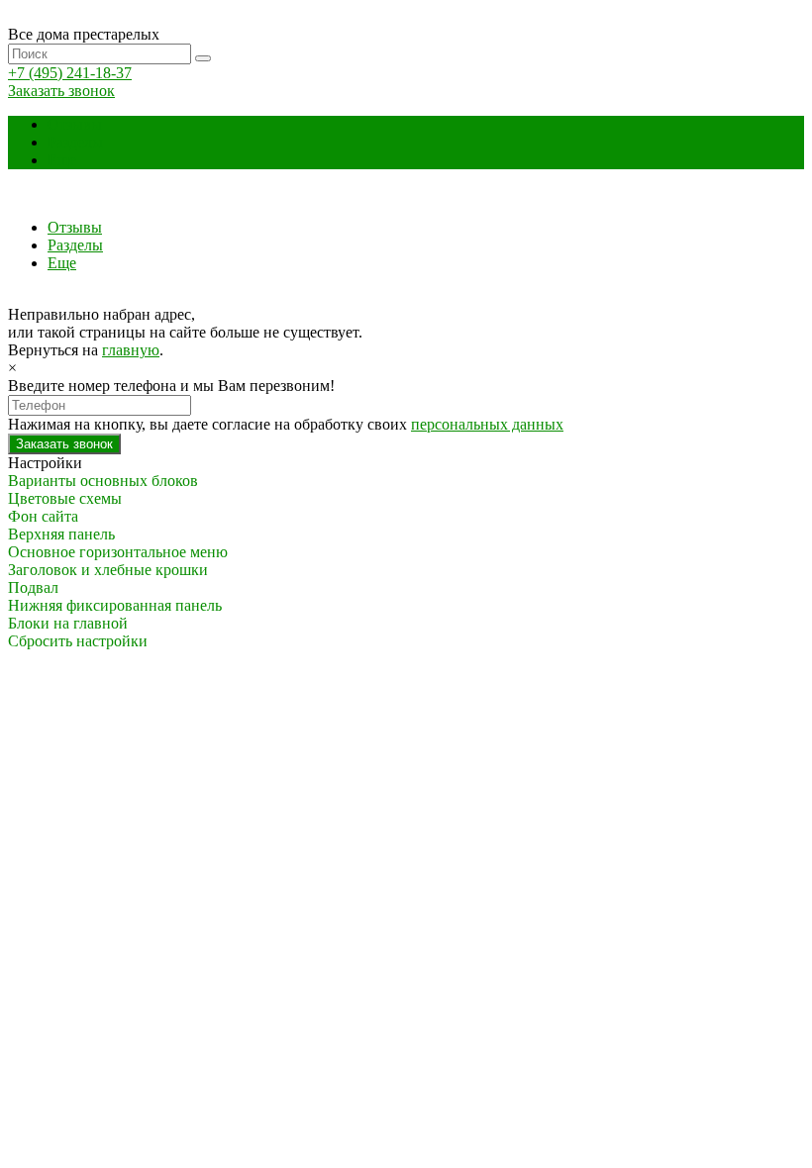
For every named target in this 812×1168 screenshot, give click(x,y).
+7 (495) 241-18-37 (70, 72)
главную (130, 349)
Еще (62, 159)
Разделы (75, 142)
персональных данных (487, 424)
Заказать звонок (61, 90)
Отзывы (75, 124)
